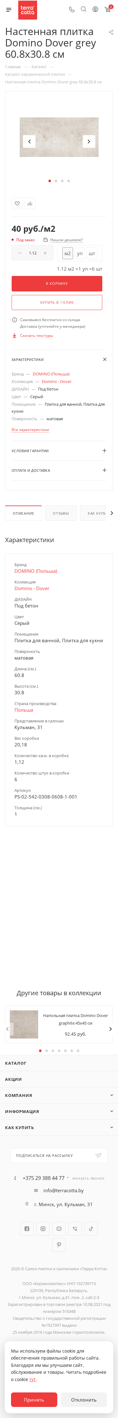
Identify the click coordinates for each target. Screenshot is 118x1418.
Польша (23, 710)
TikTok (91, 1229)
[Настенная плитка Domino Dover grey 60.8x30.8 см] (59, 137)
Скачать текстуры (36, 335)
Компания (18, 1095)
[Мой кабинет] (95, 10)
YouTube (59, 1229)
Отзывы (61, 513)
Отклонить (84, 1400)
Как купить (19, 1127)
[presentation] (29, 141)
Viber (75, 1229)
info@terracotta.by (63, 1190)
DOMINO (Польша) (51, 374)
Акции (13, 1079)
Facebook (27, 1229)
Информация (22, 1111)
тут (32, 1379)
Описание (23, 513)
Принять (34, 1400)
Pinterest (59, 1245)
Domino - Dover (56, 381)
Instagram (43, 1229)
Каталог (15, 1063)
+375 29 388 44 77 (44, 1178)
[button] (50, 181)
